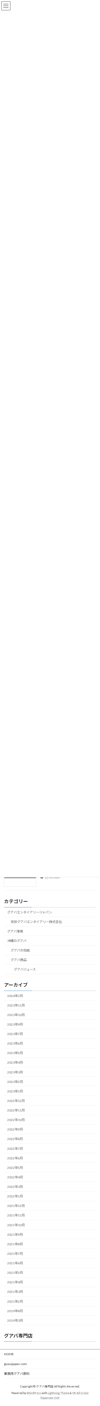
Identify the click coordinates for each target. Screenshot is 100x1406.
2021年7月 (15, 1254)
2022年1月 (15, 1196)
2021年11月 (16, 1215)
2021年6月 (15, 1263)
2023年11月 (16, 1005)
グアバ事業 (15, 931)
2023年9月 (15, 1024)
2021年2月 (15, 1301)
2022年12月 (16, 1101)
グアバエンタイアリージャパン (29, 912)
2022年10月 (16, 1120)
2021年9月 (15, 1234)
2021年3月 (15, 1292)
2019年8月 (15, 1311)
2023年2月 (15, 1081)
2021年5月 (15, 1273)
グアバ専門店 (18, 1336)
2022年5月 (15, 1167)
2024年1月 (15, 996)
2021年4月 (15, 1282)
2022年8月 (15, 1139)
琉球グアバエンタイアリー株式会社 (36, 921)
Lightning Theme (58, 1393)
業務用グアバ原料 (17, 1374)
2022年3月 (15, 1187)
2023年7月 (15, 1034)
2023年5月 (15, 1053)
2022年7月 (15, 1148)
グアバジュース (25, 969)
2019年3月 (15, 1320)
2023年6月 (15, 1043)
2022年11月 (16, 1110)
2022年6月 (15, 1158)
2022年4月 (15, 1177)
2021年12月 (16, 1206)
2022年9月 (15, 1129)
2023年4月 (15, 1062)
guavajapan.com (15, 1364)
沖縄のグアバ (16, 941)
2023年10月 (16, 1015)
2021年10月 (16, 1225)
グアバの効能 (20, 950)
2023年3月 (15, 1072)
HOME (9, 1354)
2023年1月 (15, 1091)
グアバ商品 (19, 960)
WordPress (34, 1393)
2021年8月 (15, 1244)
